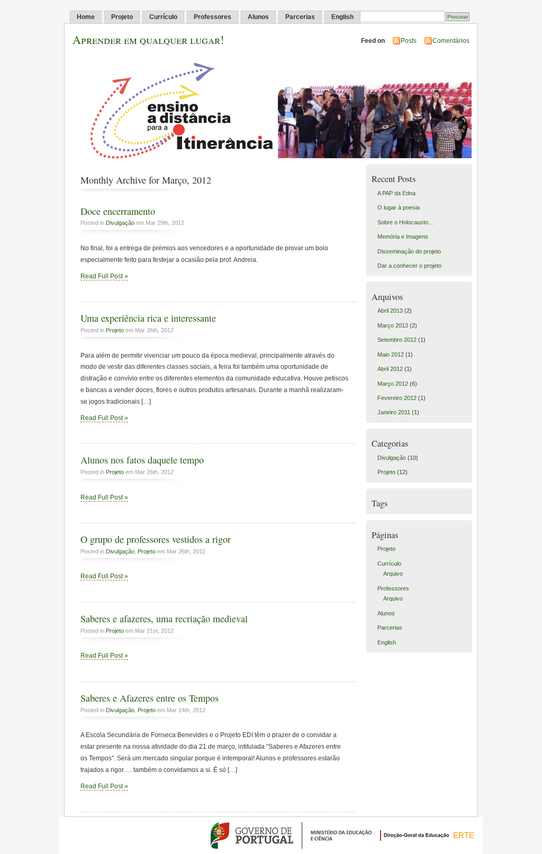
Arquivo (393, 573)
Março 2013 (392, 325)
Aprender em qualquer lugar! (148, 39)
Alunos (258, 17)
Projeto (122, 17)
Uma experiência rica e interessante (148, 318)
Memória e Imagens (402, 236)
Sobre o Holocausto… (405, 222)
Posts (409, 40)
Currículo (163, 17)
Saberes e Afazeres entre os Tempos (149, 698)
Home (86, 17)
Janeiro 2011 (393, 412)
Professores (212, 17)
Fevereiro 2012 (397, 398)
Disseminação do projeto (409, 251)
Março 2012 (392, 383)
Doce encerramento (117, 211)
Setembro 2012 (397, 340)
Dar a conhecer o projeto (409, 265)
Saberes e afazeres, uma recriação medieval (164, 618)
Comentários (450, 40)
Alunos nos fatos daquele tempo (142, 459)
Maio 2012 (390, 354)
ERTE (463, 835)
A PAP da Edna (396, 193)
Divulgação (120, 223)
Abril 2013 (390, 310)
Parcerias (300, 17)
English (342, 17)
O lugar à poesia (398, 207)
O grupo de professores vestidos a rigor (155, 539)
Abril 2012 (390, 369)
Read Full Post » (104, 276)
